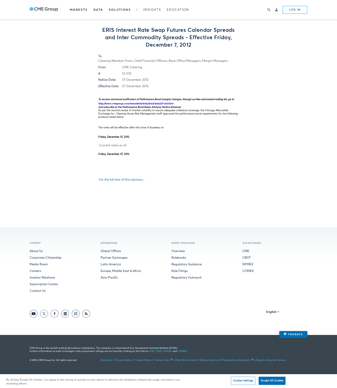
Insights (152, 9)
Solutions (120, 9)
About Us (36, 251)
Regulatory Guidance (186, 264)
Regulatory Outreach (186, 277)
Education (178, 9)
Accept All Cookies (272, 380)
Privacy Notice (124, 360)
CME (245, 251)
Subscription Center (44, 284)
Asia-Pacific (109, 277)
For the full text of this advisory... (121, 179)
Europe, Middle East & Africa (121, 271)
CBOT (246, 257)
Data (98, 9)
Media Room (39, 264)
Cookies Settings (243, 380)
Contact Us (38, 290)
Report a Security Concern (271, 360)
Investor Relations (42, 277)
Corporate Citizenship (45, 257)
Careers (35, 271)
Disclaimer (107, 360)
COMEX (248, 271)
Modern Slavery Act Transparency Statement (225, 360)
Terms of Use (162, 360)
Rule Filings (179, 271)
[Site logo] (44, 10)
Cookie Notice (143, 360)
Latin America (111, 264)
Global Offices (111, 251)
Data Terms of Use (186, 360)
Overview (178, 251)
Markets (79, 9)
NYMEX (247, 264)
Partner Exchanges (114, 257)
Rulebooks (178, 257)
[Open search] (269, 10)
